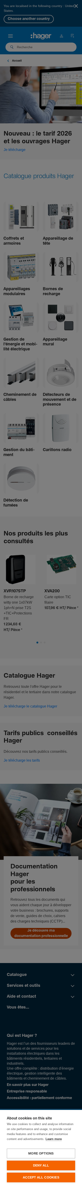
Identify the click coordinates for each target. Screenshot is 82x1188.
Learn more (54, 1139)
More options (41, 1153)
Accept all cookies (41, 1177)
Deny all (41, 1165)
